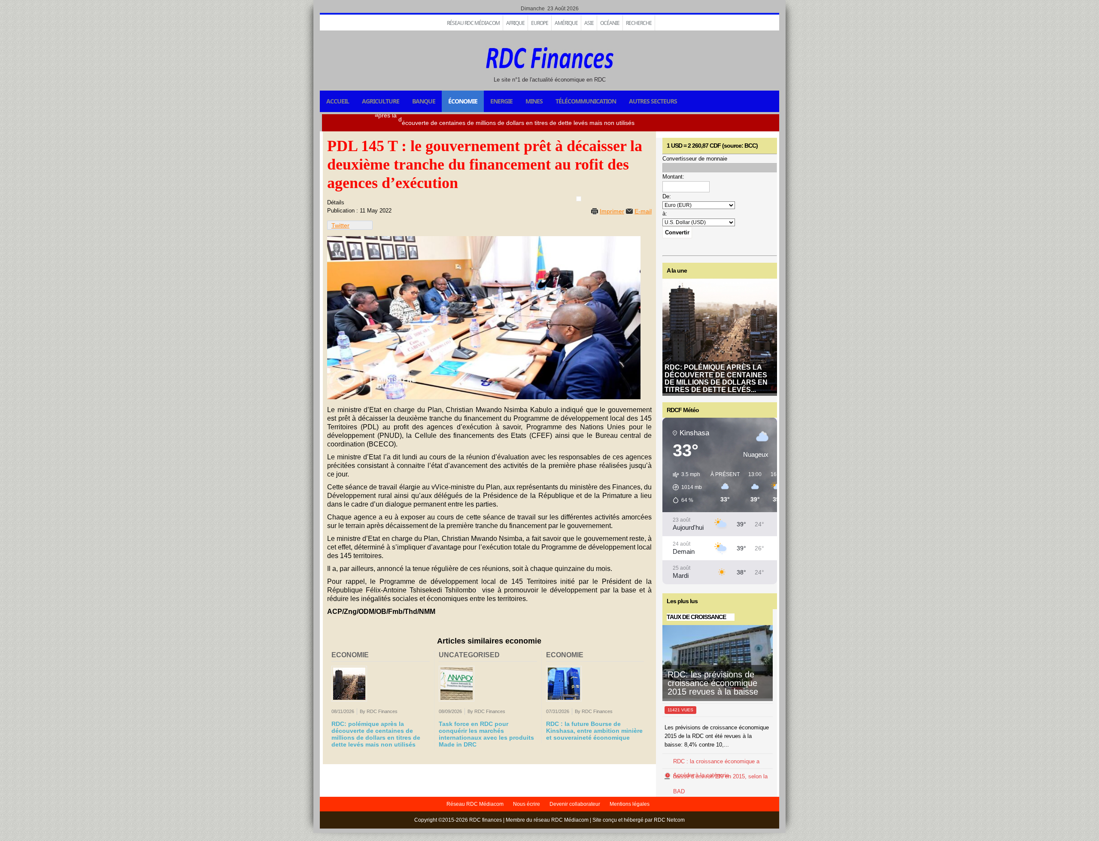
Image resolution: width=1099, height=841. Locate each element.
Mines (534, 101)
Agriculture (380, 101)
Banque (423, 101)
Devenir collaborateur (575, 804)
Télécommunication (586, 101)
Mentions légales (630, 804)
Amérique (566, 23)
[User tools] (578, 198)
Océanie (609, 23)
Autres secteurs (653, 101)
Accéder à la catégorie (701, 775)
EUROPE (539, 23)
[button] (684, 487)
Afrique (515, 23)
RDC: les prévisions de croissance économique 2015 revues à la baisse (713, 683)
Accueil (337, 101)
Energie (501, 101)
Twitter (340, 225)
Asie (589, 23)
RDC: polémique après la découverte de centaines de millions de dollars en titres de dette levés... (716, 378)
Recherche (639, 23)
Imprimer (612, 211)
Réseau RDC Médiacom (473, 23)
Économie (462, 101)
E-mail (643, 211)
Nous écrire (526, 804)
